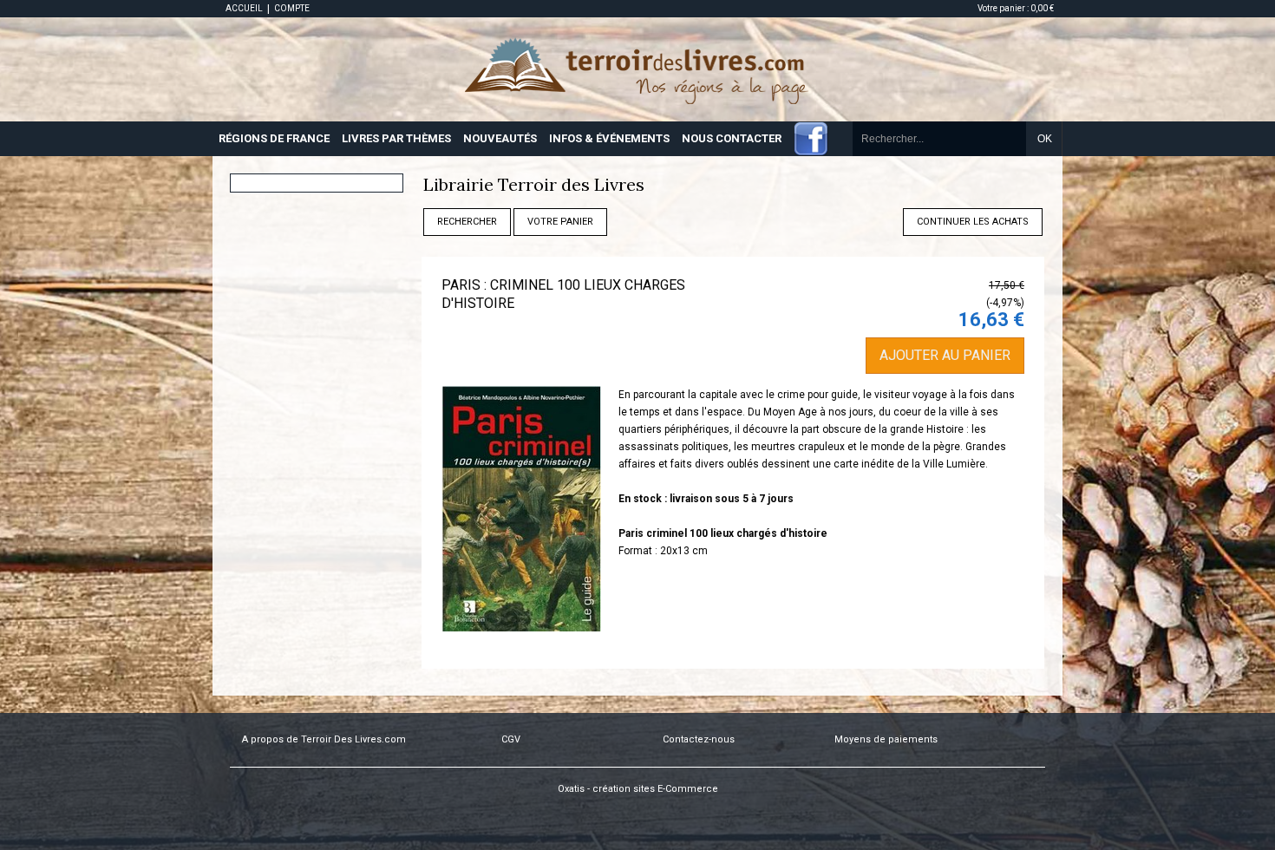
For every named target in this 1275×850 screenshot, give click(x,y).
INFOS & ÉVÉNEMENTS (609, 138)
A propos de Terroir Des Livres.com (324, 739)
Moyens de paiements (886, 739)
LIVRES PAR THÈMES (396, 138)
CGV (510, 739)
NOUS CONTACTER (731, 138)
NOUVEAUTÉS (500, 138)
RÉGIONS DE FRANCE (274, 138)
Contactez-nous (699, 739)
